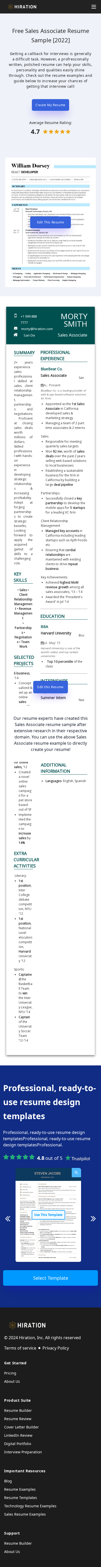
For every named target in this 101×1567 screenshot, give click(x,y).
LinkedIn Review (18, 1435)
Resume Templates (20, 1497)
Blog (8, 1481)
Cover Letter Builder (21, 1427)
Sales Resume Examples (25, 1514)
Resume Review (17, 1418)
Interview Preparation (23, 1451)
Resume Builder (18, 1410)
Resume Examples (20, 1489)
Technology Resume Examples (30, 1505)
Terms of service (20, 1348)
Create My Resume (50, 105)
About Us (12, 1381)
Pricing (10, 1373)
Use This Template (48, 1215)
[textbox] (23, 463)
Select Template (50, 1278)
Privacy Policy (55, 1348)
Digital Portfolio (17, 1443)
